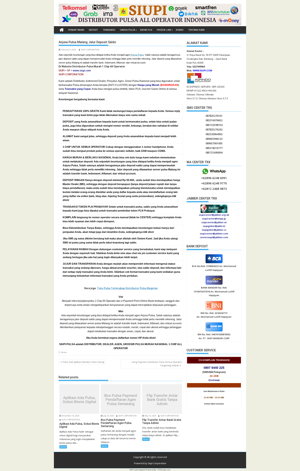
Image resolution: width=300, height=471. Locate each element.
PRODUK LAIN (164, 30)
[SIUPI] (150, 24)
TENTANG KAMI (196, 30)
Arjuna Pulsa (137, 54)
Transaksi (109, 30)
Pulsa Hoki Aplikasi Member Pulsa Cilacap (83, 361)
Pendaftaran (76, 30)
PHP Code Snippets (137, 470)
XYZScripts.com (164, 470)
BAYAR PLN (146, 30)
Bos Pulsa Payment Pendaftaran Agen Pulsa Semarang (120, 400)
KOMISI (179, 30)
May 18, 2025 (150, 415)
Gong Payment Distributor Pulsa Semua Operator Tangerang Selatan (157, 363)
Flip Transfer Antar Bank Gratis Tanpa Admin (162, 400)
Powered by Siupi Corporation (150, 463)
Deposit (93, 30)
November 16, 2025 (70, 415)
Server (64, 352)
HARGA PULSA (127, 30)
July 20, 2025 (108, 415)
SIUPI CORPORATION (90, 49)
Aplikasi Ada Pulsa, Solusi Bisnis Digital (79, 400)
